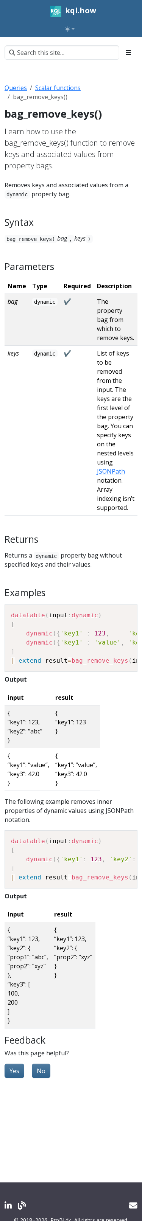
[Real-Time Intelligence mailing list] (133, 1205)
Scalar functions (58, 88)
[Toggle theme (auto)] (70, 29)
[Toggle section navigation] (128, 52)
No (41, 1071)
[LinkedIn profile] (8, 1205)
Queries (16, 88)
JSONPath (111, 471)
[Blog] (22, 1205)
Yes (14, 1071)
